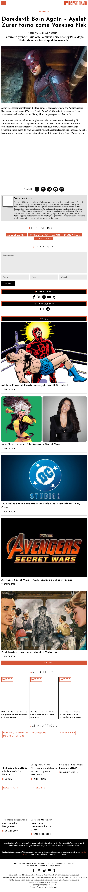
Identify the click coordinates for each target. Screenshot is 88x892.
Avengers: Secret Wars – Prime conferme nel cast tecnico (37, 580)
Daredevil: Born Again (44, 235)
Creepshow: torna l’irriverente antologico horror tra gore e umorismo (44, 770)
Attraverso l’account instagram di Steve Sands (23, 108)
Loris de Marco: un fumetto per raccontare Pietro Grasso (41, 825)
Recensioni (39, 733)
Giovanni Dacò (11, 830)
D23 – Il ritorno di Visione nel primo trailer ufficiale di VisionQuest (14, 714)
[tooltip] (37, 189)
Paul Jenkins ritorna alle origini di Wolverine (29, 652)
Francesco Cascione (42, 833)
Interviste (38, 788)
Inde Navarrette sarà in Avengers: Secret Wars (30, 444)
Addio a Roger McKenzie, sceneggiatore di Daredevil (34, 385)
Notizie (44, 12)
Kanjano (8, 778)
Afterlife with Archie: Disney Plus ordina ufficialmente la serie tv (71, 714)
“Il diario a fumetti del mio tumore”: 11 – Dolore (15, 771)
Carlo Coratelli (52, 33)
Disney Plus (72, 235)
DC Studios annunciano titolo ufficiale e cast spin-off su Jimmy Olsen (40, 505)
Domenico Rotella (69, 772)
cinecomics (43, 239)
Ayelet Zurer (16, 235)
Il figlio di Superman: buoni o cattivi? (71, 766)
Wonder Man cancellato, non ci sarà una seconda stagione (42, 714)
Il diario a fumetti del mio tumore (15, 734)
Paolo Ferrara (39, 778)
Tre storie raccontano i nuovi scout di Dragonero (15, 823)
